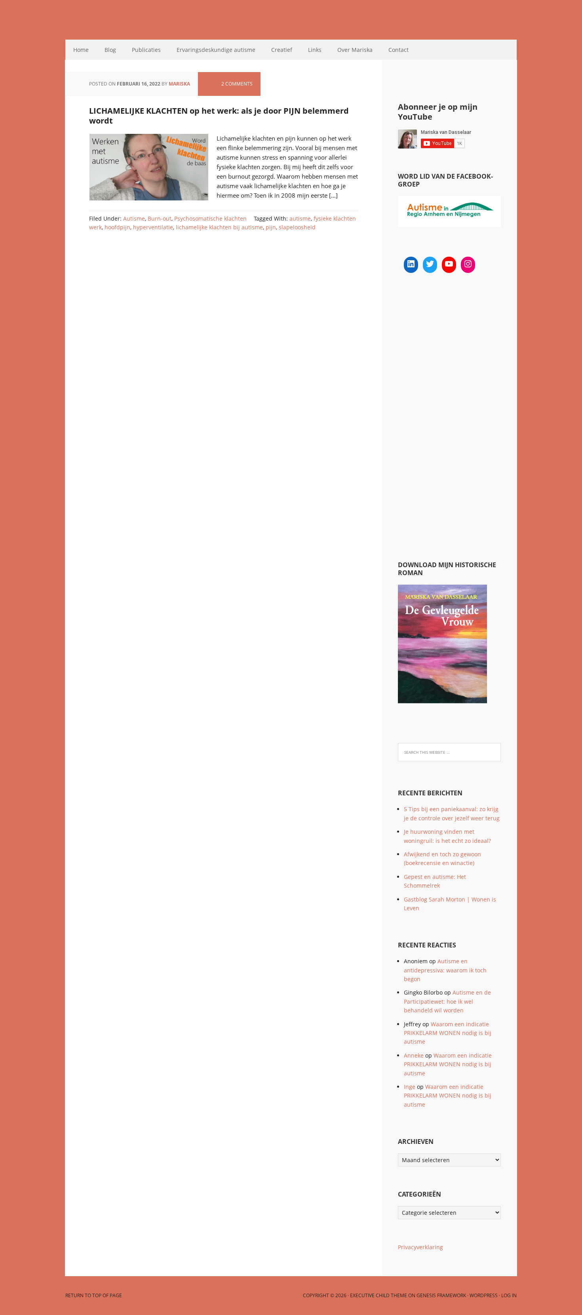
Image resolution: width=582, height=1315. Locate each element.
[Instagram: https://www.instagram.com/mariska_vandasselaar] (468, 264)
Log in (509, 1295)
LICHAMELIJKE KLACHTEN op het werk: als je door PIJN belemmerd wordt (219, 115)
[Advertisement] (457, 418)
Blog (110, 49)
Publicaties (146, 49)
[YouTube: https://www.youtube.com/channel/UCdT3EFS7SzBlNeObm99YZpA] (449, 264)
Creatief (281, 49)
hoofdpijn (117, 227)
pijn (271, 227)
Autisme (134, 218)
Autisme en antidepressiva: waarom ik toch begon (445, 970)
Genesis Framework (441, 1295)
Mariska (179, 83)
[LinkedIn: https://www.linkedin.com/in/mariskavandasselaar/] (411, 264)
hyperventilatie (153, 227)
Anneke (414, 1055)
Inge (409, 1086)
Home (81, 49)
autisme (300, 218)
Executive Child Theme (378, 1295)
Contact (398, 49)
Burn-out (159, 218)
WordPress (484, 1295)
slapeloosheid (297, 227)
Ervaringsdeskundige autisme (216, 49)
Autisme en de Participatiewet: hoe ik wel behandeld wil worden (447, 1001)
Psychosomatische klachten (210, 218)
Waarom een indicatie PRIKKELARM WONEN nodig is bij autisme (447, 1033)
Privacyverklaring (420, 1247)
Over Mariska (355, 49)
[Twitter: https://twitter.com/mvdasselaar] (430, 264)
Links (314, 49)
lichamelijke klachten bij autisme (219, 227)
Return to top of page (93, 1295)
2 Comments (237, 83)
